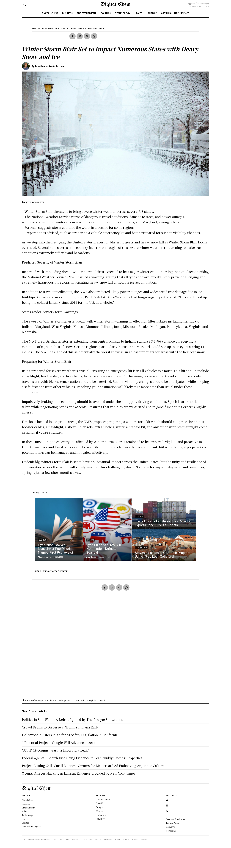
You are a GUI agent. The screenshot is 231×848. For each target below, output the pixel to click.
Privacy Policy (172, 822)
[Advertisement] (115, 651)
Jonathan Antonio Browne (50, 66)
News (34, 28)
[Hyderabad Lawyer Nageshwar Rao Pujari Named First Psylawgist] (59, 529)
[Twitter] (80, 36)
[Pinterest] (87, 36)
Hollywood (101, 815)
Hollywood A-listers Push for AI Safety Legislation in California (70, 735)
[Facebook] (72, 36)
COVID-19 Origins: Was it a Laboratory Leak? (55, 750)
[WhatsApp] (94, 36)
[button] (25, 5)
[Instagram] (167, 805)
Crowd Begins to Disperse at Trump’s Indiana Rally (60, 727)
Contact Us (171, 830)
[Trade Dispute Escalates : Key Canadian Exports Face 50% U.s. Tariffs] (164, 513)
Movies (99, 811)
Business (42, 540)
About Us (170, 826)
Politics (90, 540)
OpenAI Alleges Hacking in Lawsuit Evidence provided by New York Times (78, 773)
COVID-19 (100, 819)
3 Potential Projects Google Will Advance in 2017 (58, 742)
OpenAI (99, 803)
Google (99, 807)
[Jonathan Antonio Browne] (26, 66)
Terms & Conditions (175, 819)
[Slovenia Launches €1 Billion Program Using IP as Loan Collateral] (164, 545)
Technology (141, 548)
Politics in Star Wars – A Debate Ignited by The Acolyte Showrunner (73, 719)
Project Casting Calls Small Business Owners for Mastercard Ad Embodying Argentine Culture (93, 765)
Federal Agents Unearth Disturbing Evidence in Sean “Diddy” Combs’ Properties (82, 758)
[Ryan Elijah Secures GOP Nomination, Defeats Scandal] (107, 529)
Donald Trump (103, 799)
